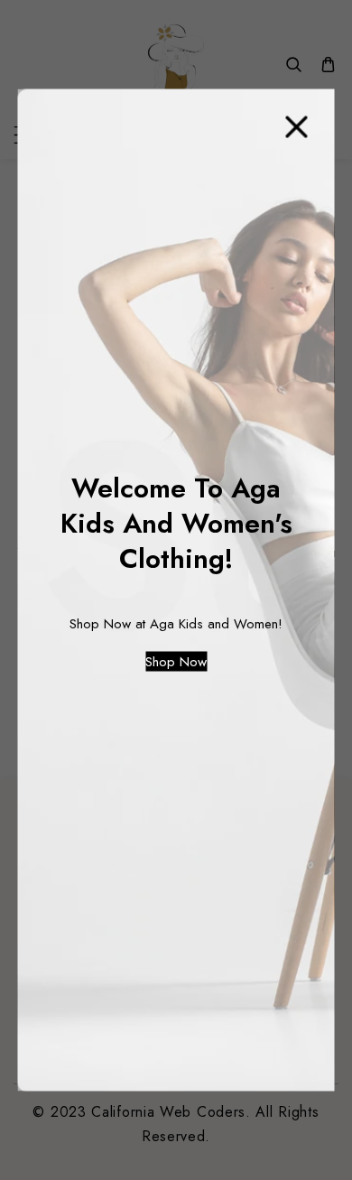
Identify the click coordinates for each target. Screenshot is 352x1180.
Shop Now (176, 662)
